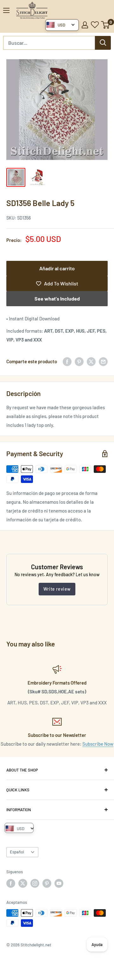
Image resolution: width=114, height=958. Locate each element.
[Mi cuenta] (85, 24)
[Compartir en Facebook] (67, 361)
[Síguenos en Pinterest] (46, 883)
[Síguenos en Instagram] (34, 883)
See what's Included (57, 298)
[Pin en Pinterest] (79, 361)
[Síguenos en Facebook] (10, 883)
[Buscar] (103, 43)
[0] (106, 25)
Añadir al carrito (57, 268)
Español (17, 851)
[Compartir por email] (103, 361)
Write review (57, 589)
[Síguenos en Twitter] (22, 883)
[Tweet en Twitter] (91, 361)
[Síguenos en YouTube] (58, 883)
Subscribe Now (97, 744)
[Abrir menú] (6, 10)
